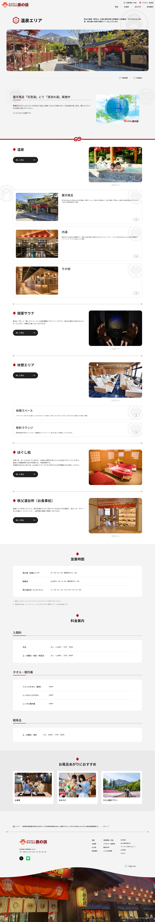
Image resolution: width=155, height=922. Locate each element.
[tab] (114, 185)
